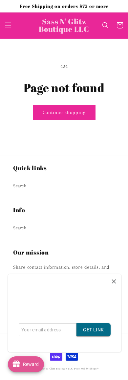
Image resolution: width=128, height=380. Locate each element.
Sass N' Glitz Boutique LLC (56, 368)
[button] (8, 25)
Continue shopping (64, 112)
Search (20, 185)
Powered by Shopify (86, 368)
